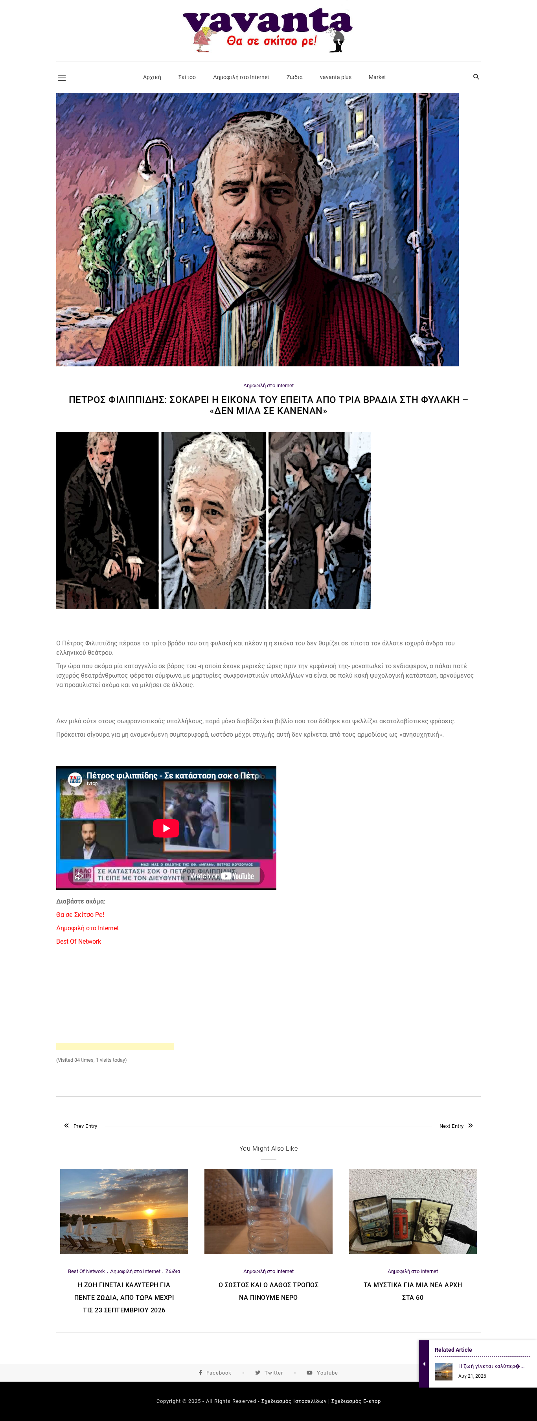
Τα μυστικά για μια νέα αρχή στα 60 (413, 1291)
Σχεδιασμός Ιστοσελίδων (294, 1401)
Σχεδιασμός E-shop (356, 1401)
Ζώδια (173, 1271)
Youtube (327, 1373)
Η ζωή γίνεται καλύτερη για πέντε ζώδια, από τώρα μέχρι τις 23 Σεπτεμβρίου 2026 (124, 1297)
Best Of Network (78, 941)
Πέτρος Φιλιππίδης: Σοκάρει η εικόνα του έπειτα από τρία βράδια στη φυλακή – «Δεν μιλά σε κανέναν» (269, 405)
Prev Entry (85, 1126)
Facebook (219, 1373)
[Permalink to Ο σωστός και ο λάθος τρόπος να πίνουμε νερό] (268, 1252)
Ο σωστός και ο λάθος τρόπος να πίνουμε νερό (269, 1291)
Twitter (274, 1373)
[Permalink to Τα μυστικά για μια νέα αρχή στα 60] (413, 1252)
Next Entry (452, 1126)
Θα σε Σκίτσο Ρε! (80, 914)
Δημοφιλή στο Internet (268, 385)
